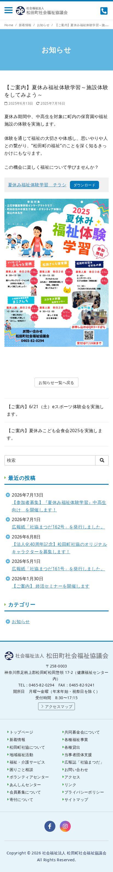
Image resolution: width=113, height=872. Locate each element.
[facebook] (49, 826)
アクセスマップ (59, 706)
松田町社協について (27, 747)
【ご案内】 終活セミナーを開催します (50, 586)
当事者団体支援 (78, 754)
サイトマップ (76, 799)
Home (9, 25)
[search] (102, 460)
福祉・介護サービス (27, 762)
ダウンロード (84, 184)
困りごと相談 (21, 769)
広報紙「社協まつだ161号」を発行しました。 (58, 569)
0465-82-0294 (104, 11)
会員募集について (25, 792)
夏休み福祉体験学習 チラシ (37, 185)
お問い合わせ (76, 769)
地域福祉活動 (21, 754)
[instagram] (65, 826)
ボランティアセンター (29, 777)
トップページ (21, 732)
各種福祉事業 (76, 739)
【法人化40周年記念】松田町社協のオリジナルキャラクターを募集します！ (59, 548)
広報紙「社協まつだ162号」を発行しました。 (58, 527)
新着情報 (25, 25)
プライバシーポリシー (84, 792)
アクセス (72, 777)
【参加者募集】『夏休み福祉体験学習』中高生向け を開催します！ (59, 506)
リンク (70, 784)
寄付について (21, 799)
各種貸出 (72, 747)
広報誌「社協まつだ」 (84, 762)
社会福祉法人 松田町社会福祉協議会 (42, 10)
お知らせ (43, 25)
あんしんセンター (25, 784)
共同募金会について (82, 732)
